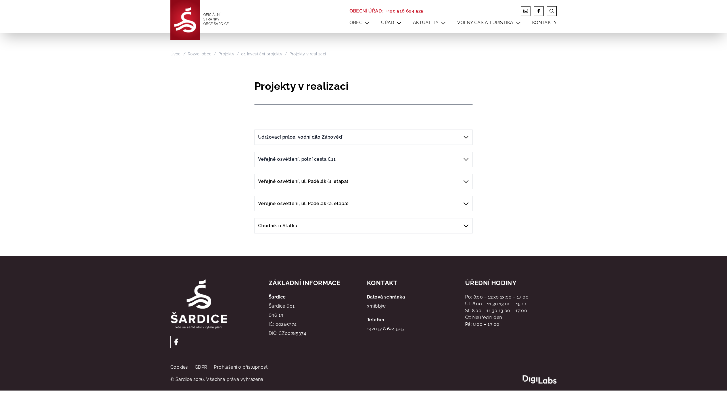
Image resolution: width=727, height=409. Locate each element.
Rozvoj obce (199, 54)
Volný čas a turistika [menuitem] (485, 22)
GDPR (201, 367)
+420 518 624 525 (404, 11)
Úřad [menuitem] (387, 22)
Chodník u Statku (277, 225)
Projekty (226, 54)
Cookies (179, 367)
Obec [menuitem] (356, 22)
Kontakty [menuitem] (544, 22)
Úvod (175, 54)
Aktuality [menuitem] (426, 22)
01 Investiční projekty (261, 54)
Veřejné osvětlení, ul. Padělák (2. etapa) (303, 203)
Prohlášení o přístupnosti (241, 367)
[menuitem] (367, 22)
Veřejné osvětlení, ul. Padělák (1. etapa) (303, 181)
